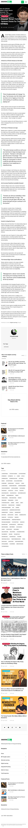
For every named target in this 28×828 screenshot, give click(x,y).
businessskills (11, 483)
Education (21, 490)
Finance (16, 495)
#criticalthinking (14, 488)
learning (17, 507)
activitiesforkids (22, 473)
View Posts (14, 338)
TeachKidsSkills (13, 536)
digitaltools (10, 490)
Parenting (16, 517)
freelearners (10, 500)
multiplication (10, 514)
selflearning (16, 529)
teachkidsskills (5, 536)
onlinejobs (4, 517)
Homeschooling (11, 505)
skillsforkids (12, 531)
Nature (16, 514)
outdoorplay (10, 517)
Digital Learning (13, 322)
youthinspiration (5, 546)
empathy (3, 495)
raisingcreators (12, 524)
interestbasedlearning (6, 507)
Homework (18, 505)
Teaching (10, 534)
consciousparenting (6, 488)
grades (17, 502)
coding (22, 483)
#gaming (12, 502)
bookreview (4, 483)
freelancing (4, 500)
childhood (17, 483)
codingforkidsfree (12, 485)
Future (16, 500)
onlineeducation (22, 514)
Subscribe (22, 1)
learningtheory (5, 512)
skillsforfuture (5, 531)
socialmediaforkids (20, 531)
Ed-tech (16, 490)
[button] (26, 2)
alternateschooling (13, 478)
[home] (6, 2)
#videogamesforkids (19, 541)
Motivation (4, 514)
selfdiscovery (9, 529)
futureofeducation (5, 502)
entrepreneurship (10, 495)
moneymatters (18, 512)
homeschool (4, 505)
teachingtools (17, 534)
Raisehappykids (5, 524)
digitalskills (4, 490)
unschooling (4, 541)
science (3, 529)
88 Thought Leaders (13, 473)
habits (21, 502)
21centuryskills (5, 473)
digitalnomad (22, 488)
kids (13, 507)
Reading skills (20, 524)
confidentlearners (22, 485)
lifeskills (11, 512)
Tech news (19, 536)
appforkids (21, 478)
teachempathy (4, 534)
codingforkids (4, 485)
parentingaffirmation (6, 519)
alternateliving (5, 478)
